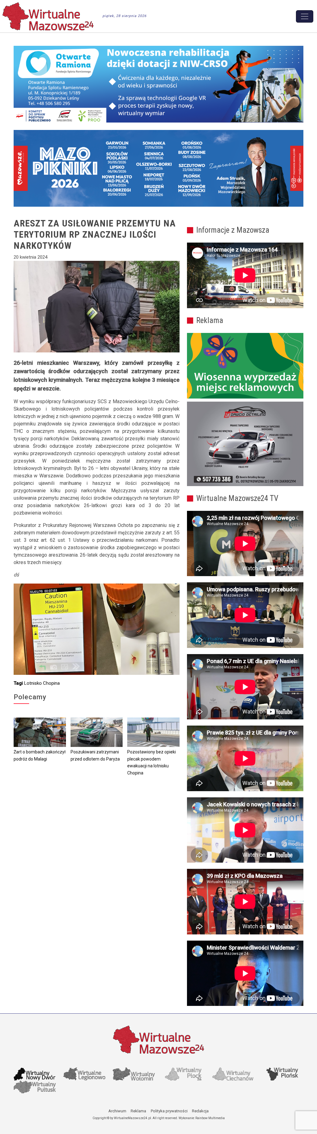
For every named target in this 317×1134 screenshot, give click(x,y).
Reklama (138, 1111)
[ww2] (245, 366)
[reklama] (245, 444)
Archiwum (117, 1111)
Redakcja (200, 1111)
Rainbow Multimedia (210, 1118)
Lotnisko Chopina (42, 683)
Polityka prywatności (169, 1111)
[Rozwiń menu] (304, 16)
